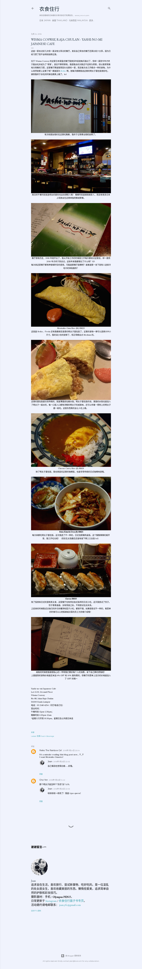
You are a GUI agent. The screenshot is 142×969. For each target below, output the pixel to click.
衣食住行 (49, 9)
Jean (50, 761)
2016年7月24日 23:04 (71, 750)
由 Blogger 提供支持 (73, 956)
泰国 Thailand (59, 20)
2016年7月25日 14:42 (57, 780)
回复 (41, 774)
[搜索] (109, 7)
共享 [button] (32, 732)
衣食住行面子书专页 (71, 901)
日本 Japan (45, 20)
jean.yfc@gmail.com (70, 905)
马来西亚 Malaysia (78, 20)
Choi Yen (43, 780)
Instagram (51, 901)
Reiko (63, 71)
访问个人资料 (36, 911)
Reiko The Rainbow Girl (50, 750)
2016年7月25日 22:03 (61, 762)
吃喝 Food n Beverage (45, 736)
